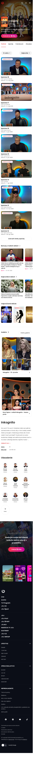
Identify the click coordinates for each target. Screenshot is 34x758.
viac (12, 31)
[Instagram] (13, 719)
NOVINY (3, 670)
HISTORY (3, 659)
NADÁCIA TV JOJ (7, 628)
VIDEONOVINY (5, 679)
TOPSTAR (3, 650)
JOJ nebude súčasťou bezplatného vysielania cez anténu (15, 708)
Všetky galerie (25, 333)
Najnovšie (24, 53)
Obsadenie (29, 44)
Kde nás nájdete (6, 701)
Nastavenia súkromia (6, 729)
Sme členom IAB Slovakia (7, 732)
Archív (3, 600)
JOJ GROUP (5, 637)
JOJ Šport (5, 609)
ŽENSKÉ (3, 647)
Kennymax (11, 739)
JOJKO (4, 625)
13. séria (5, 53)
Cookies (3, 727)
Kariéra (3, 704)
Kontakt (3, 734)
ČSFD (11, 24)
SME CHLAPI (4, 653)
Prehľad (3, 44)
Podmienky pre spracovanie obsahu (10, 725)
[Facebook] (5, 719)
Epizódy (10, 44)
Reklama (3, 695)
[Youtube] (20, 719)
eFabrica (25, 739)
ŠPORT (3, 676)
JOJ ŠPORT (5, 621)
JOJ (2, 615)
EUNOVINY (4, 682)
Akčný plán (4, 712)
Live (2, 597)
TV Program (5, 603)
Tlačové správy (5, 692)
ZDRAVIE (3, 656)
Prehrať (14, 549)
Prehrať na (6, 36)
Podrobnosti (19, 44)
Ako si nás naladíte (6, 698)
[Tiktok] (27, 719)
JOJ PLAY (4, 618)
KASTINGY (5, 631)
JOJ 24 (4, 606)
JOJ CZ (4, 634)
